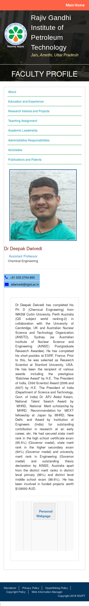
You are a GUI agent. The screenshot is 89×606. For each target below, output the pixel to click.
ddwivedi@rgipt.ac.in (25, 284)
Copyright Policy (16, 592)
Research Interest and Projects (28, 111)
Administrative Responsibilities (28, 140)
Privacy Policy (30, 588)
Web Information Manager (47, 592)
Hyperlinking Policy (56, 588)
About (12, 92)
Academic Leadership (23, 130)
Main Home (75, 5)
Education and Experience (26, 101)
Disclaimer (10, 588)
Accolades (15, 150)
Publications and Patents (25, 159)
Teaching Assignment (22, 120)
